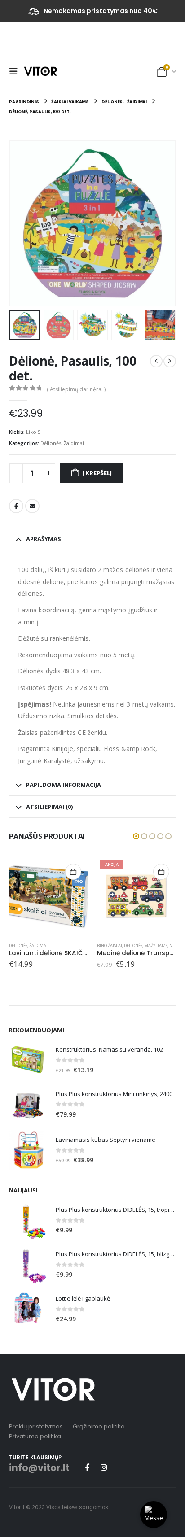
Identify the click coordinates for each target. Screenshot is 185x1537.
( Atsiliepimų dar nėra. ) (76, 389)
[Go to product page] (48, 896)
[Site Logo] (40, 70)
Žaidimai (74, 443)
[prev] (156, 361)
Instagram (103, 1467)
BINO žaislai (109, 945)
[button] (15, 71)
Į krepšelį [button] (73, 872)
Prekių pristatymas (36, 1426)
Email (32, 506)
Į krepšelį (97, 473)
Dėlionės (50, 443)
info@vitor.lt (39, 1468)
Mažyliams (155, 945)
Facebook (16, 506)
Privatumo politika (35, 1436)
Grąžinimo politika (99, 1426)
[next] (169, 361)
